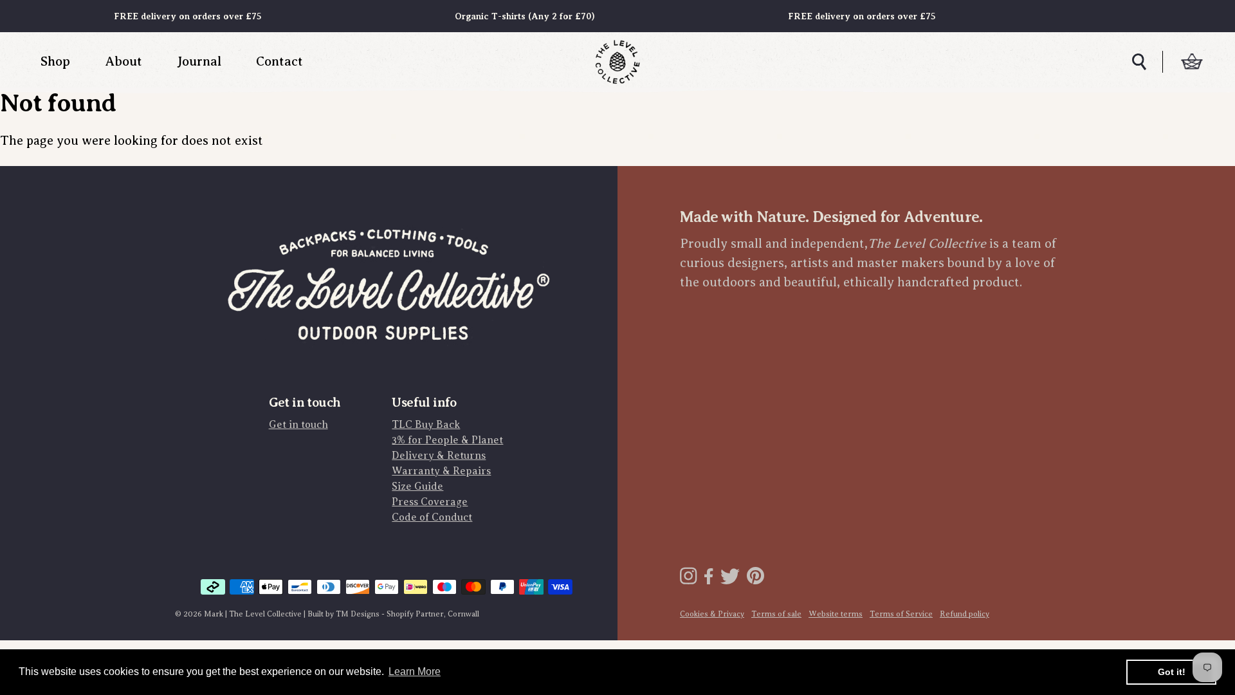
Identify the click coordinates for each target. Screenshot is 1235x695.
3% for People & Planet (447, 440)
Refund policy (964, 613)
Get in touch (298, 425)
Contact (279, 61)
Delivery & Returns (439, 455)
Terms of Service (901, 613)
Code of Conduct (432, 517)
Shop (55, 61)
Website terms (836, 613)
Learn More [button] (415, 671)
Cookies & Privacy (712, 613)
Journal (199, 61)
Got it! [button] (1171, 672)
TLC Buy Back (426, 425)
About (123, 61)
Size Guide (417, 486)
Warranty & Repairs (441, 471)
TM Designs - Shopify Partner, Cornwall (407, 613)
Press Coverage (430, 502)
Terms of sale (776, 613)
